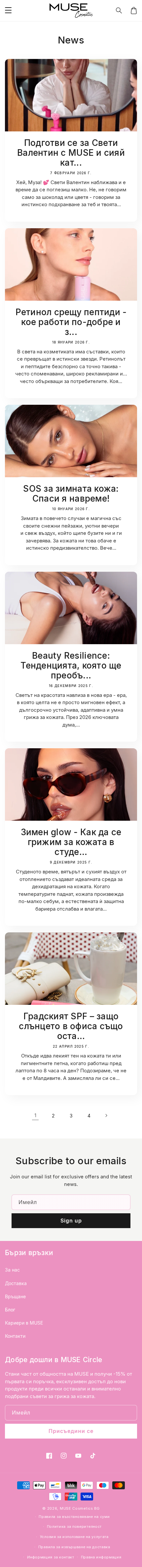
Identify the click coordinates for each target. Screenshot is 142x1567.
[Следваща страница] (106, 1115)
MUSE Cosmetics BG (80, 1508)
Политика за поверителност (74, 1526)
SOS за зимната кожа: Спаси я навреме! (71, 494)
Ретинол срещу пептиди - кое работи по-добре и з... (71, 322)
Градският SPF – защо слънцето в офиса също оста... (71, 1026)
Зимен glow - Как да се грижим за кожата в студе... (71, 842)
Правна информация (101, 1557)
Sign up (71, 1220)
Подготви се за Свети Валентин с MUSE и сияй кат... (71, 153)
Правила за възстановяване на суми (74, 1516)
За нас (12, 1270)
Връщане (15, 1296)
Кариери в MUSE (24, 1323)
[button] (119, 10)
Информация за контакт (50, 1557)
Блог (10, 1309)
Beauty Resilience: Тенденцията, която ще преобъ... (70, 665)
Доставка (16, 1283)
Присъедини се (71, 1431)
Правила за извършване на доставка (74, 1547)
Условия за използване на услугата (74, 1536)
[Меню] (8, 10)
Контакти (15, 1336)
